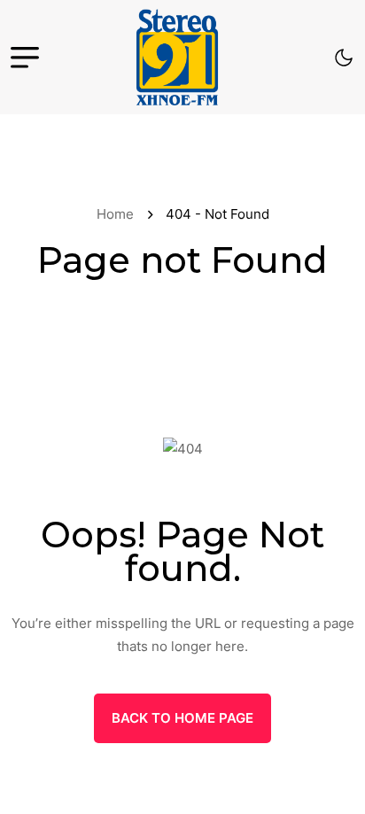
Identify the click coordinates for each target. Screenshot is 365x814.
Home (119, 213)
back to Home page (182, 717)
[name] (177, 57)
